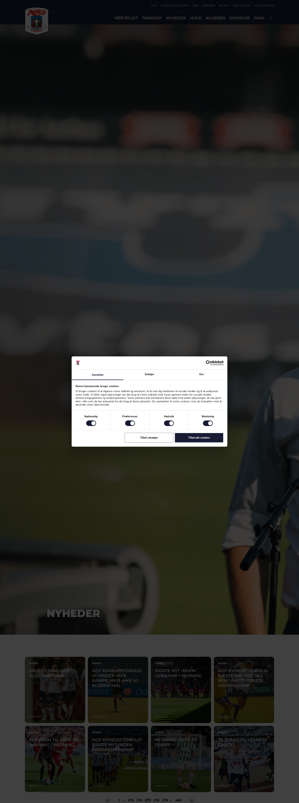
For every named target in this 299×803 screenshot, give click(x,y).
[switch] (130, 423)
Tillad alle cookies (199, 437)
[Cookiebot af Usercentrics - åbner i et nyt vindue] (208, 363)
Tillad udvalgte (149, 437)
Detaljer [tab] (149, 374)
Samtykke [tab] (98, 374)
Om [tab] (201, 374)
